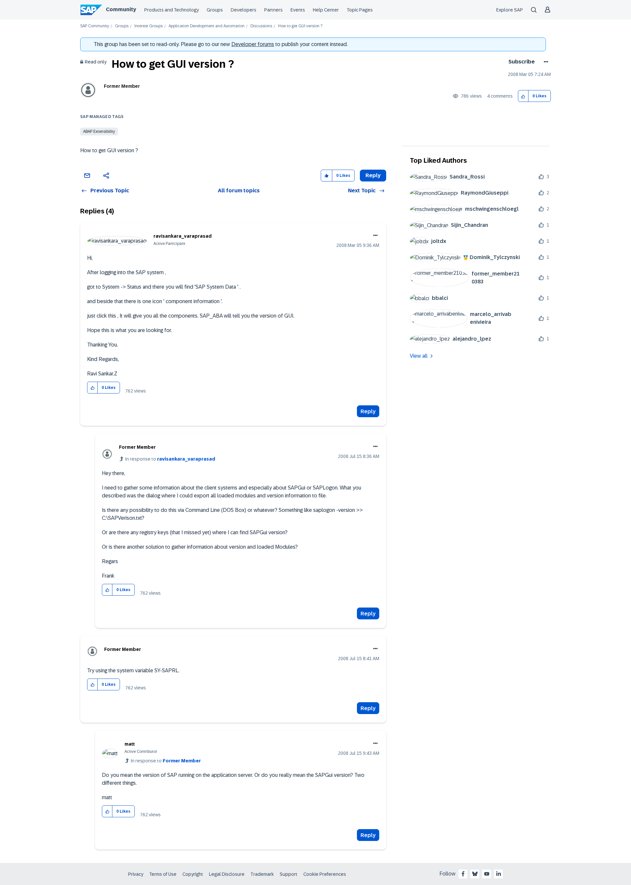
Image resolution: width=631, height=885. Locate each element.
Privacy (135, 874)
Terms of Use (162, 874)
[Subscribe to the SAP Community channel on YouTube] (486, 873)
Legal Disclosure (227, 874)
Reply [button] (373, 175)
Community (121, 9)
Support (288, 874)
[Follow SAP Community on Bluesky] (475, 873)
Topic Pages (360, 9)
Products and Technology (171, 9)
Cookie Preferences (324, 874)
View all (419, 356)
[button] (523, 96)
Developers (243, 9)
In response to (170, 459)
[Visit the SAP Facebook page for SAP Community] (463, 873)
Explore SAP (509, 9)
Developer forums (252, 44)
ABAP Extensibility (99, 131)
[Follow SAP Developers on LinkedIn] (498, 873)
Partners (273, 9)
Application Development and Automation (207, 26)
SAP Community (94, 26)
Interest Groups (148, 26)
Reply (368, 411)
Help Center (326, 9)
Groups (215, 9)
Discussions (261, 26)
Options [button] (544, 62)
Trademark (262, 874)
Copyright (192, 874)
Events (298, 9)
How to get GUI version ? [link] (300, 26)
